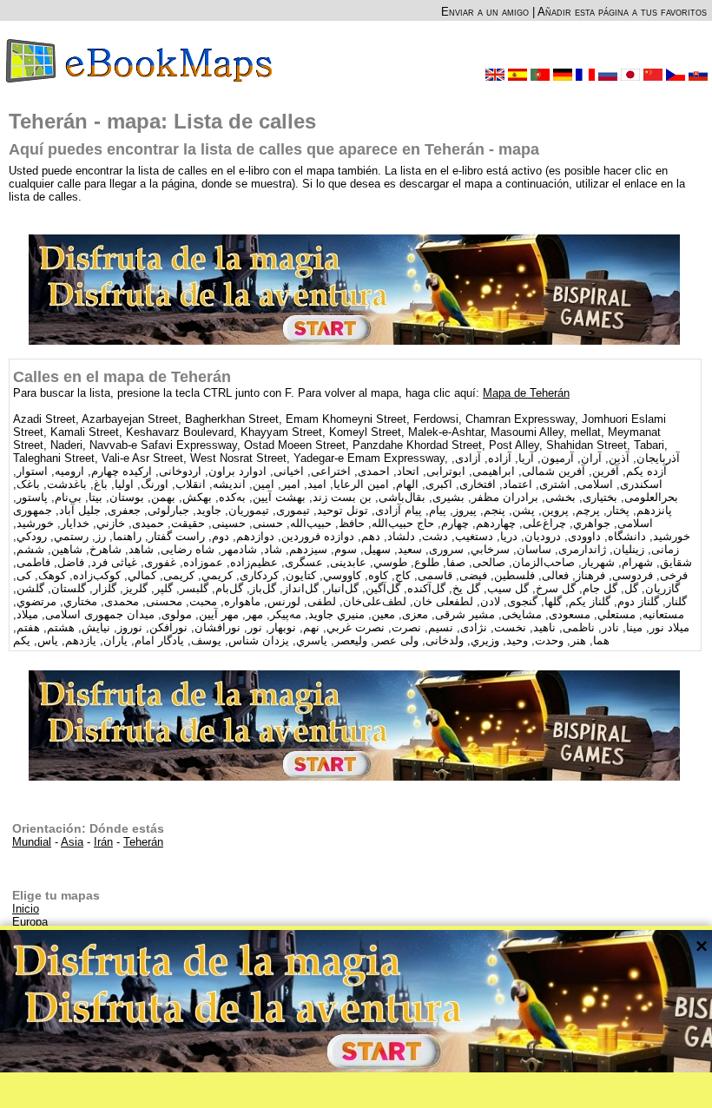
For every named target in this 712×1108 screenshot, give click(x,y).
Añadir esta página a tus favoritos (622, 11)
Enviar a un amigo (485, 11)
